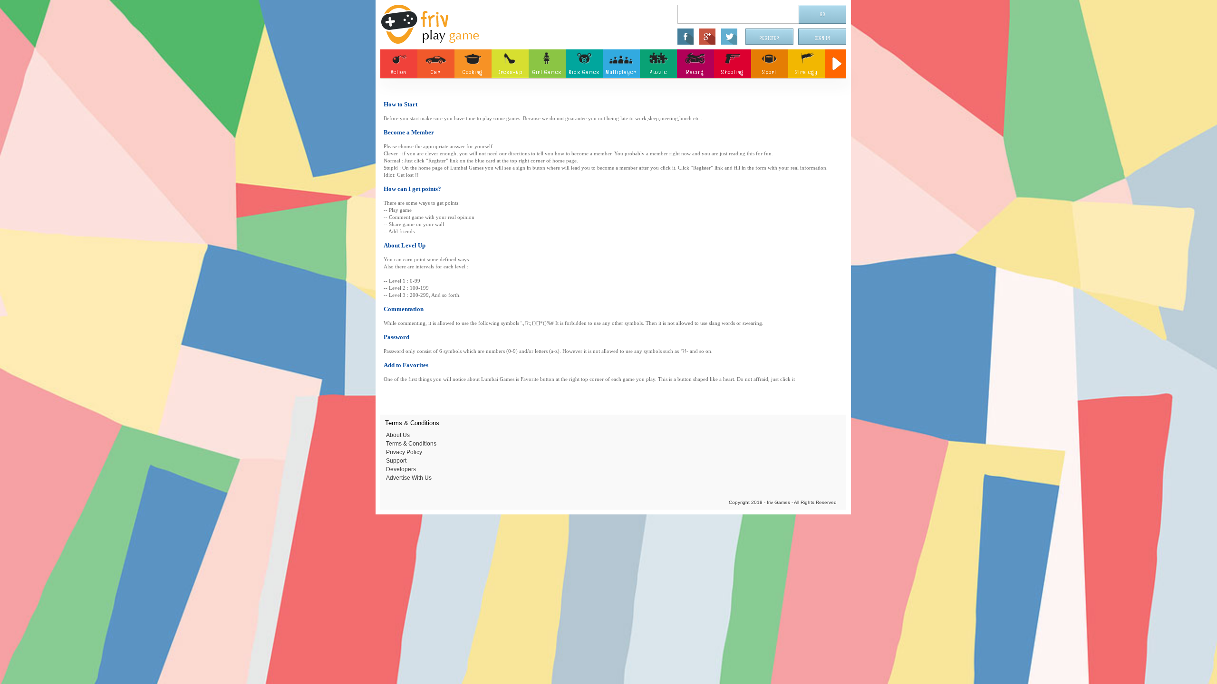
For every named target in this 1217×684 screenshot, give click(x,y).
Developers (401, 469)
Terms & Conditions (411, 443)
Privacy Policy (404, 452)
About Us (398, 435)
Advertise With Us (409, 478)
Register (770, 38)
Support (396, 460)
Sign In (822, 38)
